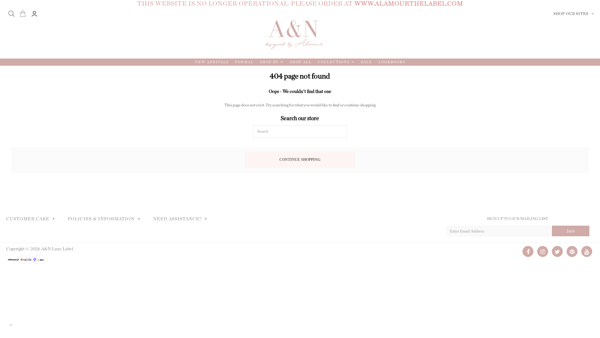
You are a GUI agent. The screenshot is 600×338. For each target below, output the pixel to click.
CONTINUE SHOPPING (299, 160)
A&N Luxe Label (57, 249)
